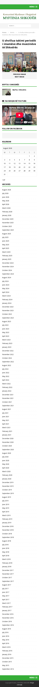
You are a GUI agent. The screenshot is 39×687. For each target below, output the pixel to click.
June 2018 (5, 548)
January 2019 (6, 523)
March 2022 (6, 384)
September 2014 (8, 669)
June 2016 (5, 636)
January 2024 (6, 303)
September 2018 (8, 537)
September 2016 (8, 625)
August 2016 (6, 629)
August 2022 (6, 365)
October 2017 (7, 577)
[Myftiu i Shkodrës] (6, 94)
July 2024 (5, 281)
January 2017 (6, 610)
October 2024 (7, 270)
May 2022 (5, 376)
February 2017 (7, 607)
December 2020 (7, 438)
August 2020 (6, 453)
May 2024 (5, 288)
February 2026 (7, 212)
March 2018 (6, 559)
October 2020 (7, 446)
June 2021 (5, 416)
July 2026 (5, 193)
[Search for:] (19, 26)
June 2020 (5, 460)
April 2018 (5, 556)
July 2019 (5, 501)
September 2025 (8, 230)
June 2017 (5, 592)
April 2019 (5, 512)
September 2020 (8, 449)
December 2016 (7, 614)
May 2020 (5, 464)
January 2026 (6, 215)
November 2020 (8, 442)
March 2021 (6, 427)
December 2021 (7, 395)
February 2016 (7, 651)
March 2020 (6, 471)
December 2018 (7, 526)
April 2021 (5, 424)
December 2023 (7, 307)
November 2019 (8, 486)
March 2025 (6, 252)
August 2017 (6, 585)
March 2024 (6, 296)
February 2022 (7, 387)
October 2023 (7, 314)
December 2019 (7, 482)
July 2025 (5, 237)
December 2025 (7, 219)
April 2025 (5, 248)
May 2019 (5, 508)
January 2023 (6, 347)
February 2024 (7, 299)
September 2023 (8, 318)
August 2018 (6, 541)
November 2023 (8, 310)
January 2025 (6, 259)
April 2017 (5, 599)
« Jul (3, 180)
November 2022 (8, 354)
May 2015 (5, 665)
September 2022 (8, 362)
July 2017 (5, 589)
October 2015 (7, 662)
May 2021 (5, 420)
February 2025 (7, 256)
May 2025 (5, 245)
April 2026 (5, 204)
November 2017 (8, 574)
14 (24, 163)
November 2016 (8, 618)
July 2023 (5, 325)
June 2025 (5, 241)
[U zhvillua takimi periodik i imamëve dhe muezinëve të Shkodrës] (19, 71)
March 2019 (6, 515)
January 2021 (6, 435)
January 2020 (6, 479)
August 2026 (6, 190)
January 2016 (6, 654)
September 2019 (8, 493)
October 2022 (7, 358)
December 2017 (7, 570)
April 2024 (5, 292)
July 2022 (5, 369)
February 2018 (7, 563)
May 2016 (5, 640)
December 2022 (7, 351)
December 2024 (7, 263)
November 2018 (8, 530)
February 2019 (7, 519)
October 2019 (7, 490)
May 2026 (5, 201)
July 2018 (5, 545)
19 (14, 167)
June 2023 (5, 329)
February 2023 (7, 343)
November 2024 (8, 266)
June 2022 (5, 373)
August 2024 (6, 277)
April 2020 (5, 468)
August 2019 (6, 497)
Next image (19, 77)
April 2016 (5, 643)
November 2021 (8, 398)
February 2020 (7, 475)
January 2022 (6, 391)
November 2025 (8, 223)
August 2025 (6, 234)
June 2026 (5, 197)
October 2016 (7, 621)
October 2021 (7, 402)
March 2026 (6, 208)
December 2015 (7, 658)
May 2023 (5, 332)
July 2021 (5, 413)
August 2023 (6, 321)
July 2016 (5, 632)
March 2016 (6, 647)
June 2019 (5, 504)
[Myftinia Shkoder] (19, 16)
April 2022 (5, 380)
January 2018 (6, 566)
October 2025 (7, 226)
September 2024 (8, 274)
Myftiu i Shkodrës (19, 90)
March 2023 (6, 340)
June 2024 (5, 285)
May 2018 (5, 552)
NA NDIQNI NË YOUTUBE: (16, 101)
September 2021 (8, 406)
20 (19, 167)
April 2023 (5, 336)
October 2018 (7, 534)
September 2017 (8, 581)
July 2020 (5, 457)
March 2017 (6, 603)
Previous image (19, 74)
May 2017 (5, 596)
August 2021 (6, 409)
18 (10, 167)
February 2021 (7, 431)
